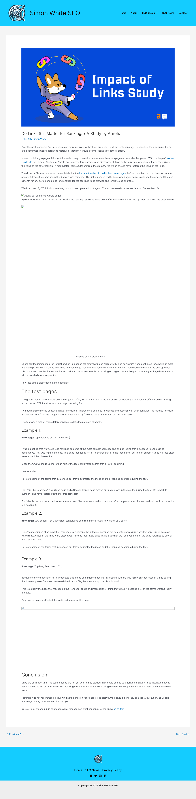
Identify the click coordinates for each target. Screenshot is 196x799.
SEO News (168, 12)
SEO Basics (148, 12)
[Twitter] (95, 775)
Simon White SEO (55, 13)
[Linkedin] (105, 775)
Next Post (183, 734)
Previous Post (15, 734)
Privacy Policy (112, 770)
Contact (183, 12)
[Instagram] (100, 775)
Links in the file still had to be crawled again (102, 173)
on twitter (118, 708)
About (134, 12)
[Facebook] (91, 775)
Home (123, 12)
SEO (25, 139)
